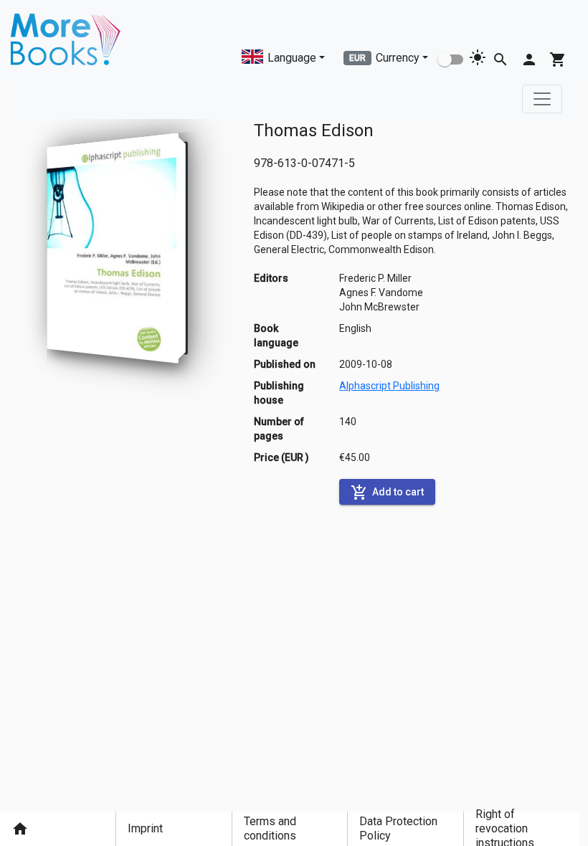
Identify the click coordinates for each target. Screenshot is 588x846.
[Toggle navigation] (542, 99)
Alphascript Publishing (389, 385)
